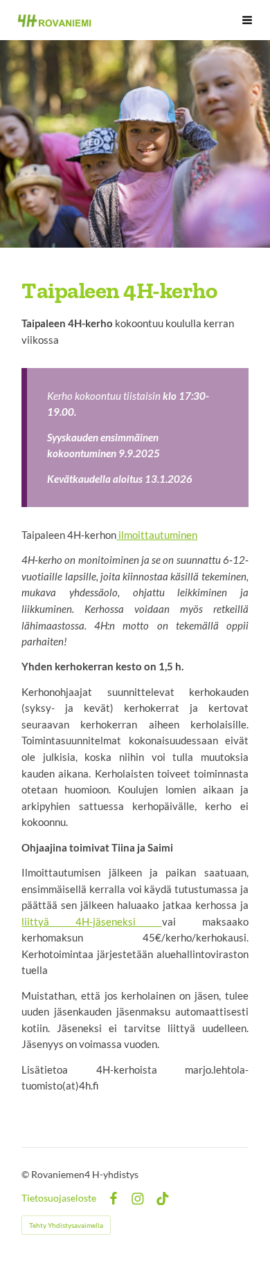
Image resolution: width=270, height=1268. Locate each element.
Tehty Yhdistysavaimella (66, 1225)
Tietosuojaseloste (58, 1198)
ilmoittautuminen (156, 535)
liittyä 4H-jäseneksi (91, 921)
